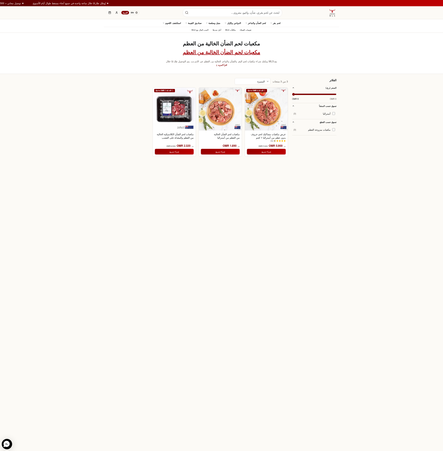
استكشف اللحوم (173, 23)
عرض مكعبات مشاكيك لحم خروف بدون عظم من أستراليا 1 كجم (268, 136)
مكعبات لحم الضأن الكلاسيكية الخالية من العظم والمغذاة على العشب (175, 136)
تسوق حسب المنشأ (327, 105)
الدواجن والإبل (234, 23)
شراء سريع (266, 151)
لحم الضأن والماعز (257, 23)
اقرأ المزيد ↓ (221, 65)
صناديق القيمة (195, 23)
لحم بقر (277, 23)
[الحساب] (117, 13)
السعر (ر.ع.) (331, 87)
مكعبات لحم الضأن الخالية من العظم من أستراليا (227, 136)
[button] (7, 444)
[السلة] (110, 13)
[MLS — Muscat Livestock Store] (332, 12)
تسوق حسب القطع (328, 122)
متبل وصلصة (214, 23)
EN (132, 12)
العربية (125, 12)
